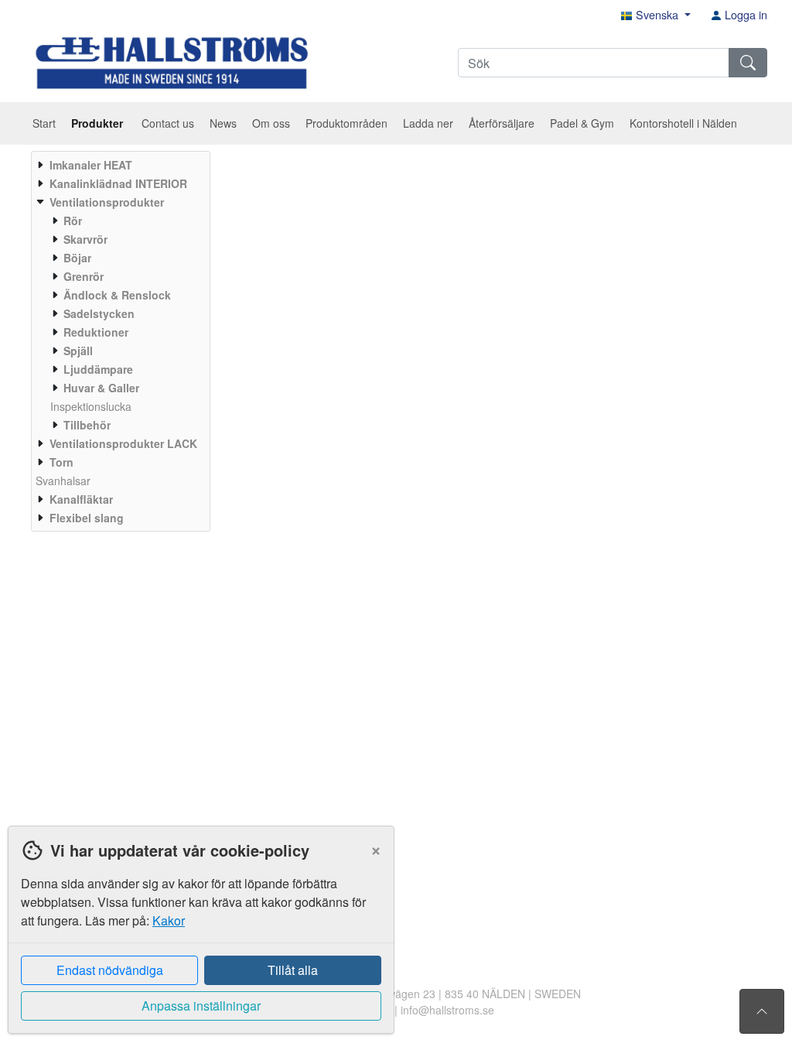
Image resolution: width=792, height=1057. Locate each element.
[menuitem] (119, 165)
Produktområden (346, 123)
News (223, 123)
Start (44, 123)
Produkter (98, 123)
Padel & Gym (582, 123)
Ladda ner (428, 123)
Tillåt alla (293, 970)
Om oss (271, 123)
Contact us (168, 123)
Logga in (744, 14)
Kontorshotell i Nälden (683, 123)
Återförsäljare (501, 123)
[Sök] (748, 62)
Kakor (168, 920)
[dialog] (197, 941)
